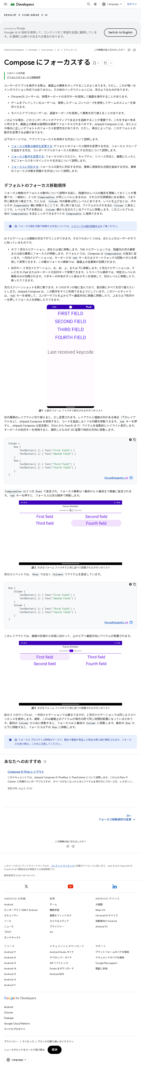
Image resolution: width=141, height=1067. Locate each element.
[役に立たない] (134, 50)
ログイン (132, 4)
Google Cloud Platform (17, 1023)
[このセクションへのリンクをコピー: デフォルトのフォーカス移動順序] (69, 186)
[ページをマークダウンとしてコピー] (105, 63)
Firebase (9, 1018)
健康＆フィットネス (60, 915)
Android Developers (14, 49)
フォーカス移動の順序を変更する (31, 146)
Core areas (30, 15)
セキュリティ (11, 915)
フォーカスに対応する (25, 167)
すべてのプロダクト (14, 1029)
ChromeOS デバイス (106, 915)
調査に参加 (101, 968)
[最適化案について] (45, 762)
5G (51, 932)
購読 (54, 1050)
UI (46, 15)
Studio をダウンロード (62, 968)
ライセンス (28, 1041)
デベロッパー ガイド (61, 957)
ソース (7, 921)
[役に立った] (129, 50)
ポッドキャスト (12, 937)
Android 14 (10, 968)
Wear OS (100, 910)
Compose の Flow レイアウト (26, 772)
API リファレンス (59, 963)
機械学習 (54, 910)
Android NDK (57, 974)
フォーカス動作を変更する (27, 156)
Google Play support (106, 963)
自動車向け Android (106, 921)
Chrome (8, 1012)
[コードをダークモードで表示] (130, 440)
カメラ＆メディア (59, 921)
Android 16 (10, 957)
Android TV (101, 926)
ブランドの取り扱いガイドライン (55, 1041)
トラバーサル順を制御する (85, 226)
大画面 (99, 904)
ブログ (7, 932)
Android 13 (10, 974)
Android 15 (10, 963)
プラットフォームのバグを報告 (112, 952)
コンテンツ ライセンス (62, 865)
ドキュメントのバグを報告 (109, 957)
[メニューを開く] (5, 4)
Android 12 (10, 979)
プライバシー (57, 926)
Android (8, 904)
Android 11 (10, 985)
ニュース (9, 926)
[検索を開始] (89, 4)
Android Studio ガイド (62, 952)
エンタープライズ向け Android (20, 910)
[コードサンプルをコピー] (135, 440)
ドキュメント (70, 49)
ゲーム (53, 904)
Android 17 (10, 952)
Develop (10, 15)
